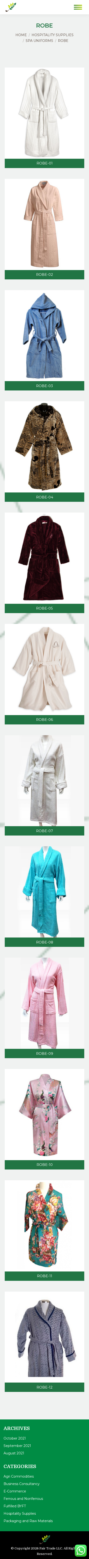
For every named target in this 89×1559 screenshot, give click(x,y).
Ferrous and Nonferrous (23, 1499)
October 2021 (15, 1438)
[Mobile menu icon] (78, 7)
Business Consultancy (22, 1484)
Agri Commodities (19, 1476)
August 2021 (14, 1453)
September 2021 (17, 1446)
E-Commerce (15, 1491)
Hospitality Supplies (20, 1513)
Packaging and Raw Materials (28, 1521)
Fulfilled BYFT (15, 1506)
